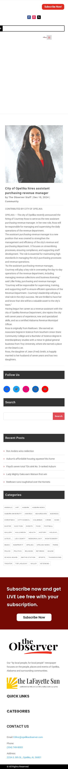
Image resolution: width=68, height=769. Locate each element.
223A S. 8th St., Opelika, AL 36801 (24, 757)
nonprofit (18, 545)
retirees (40, 551)
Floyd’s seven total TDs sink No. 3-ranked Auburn (31, 466)
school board (11, 557)
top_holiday (21, 563)
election (18, 526)
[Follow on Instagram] (34, 17)
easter (7, 526)
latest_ (8, 539)
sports (42, 557)
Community (12, 201)
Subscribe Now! (53, 6)
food (38, 526)
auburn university (13, 514)
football (48, 526)
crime (48, 520)
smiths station (28, 557)
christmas (9, 520)
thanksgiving (55, 557)
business (54, 514)
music (7, 545)
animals (8, 507)
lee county (20, 539)
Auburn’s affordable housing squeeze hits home (30, 458)
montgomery (51, 539)
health (32, 532)
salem (50, 551)
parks (55, 545)
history (42, 532)
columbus (37, 520)
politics (18, 551)
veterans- (45, 563)
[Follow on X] (39, 17)
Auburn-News (38, 507)
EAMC (57, 520)
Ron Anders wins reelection (20, 451)
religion (29, 551)
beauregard (41, 514)
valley (34, 563)
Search (59, 416)
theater (8, 563)
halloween (20, 532)
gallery (8, 532)
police (7, 551)
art (17, 507)
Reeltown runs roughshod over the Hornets (28, 482)
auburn (25, 507)
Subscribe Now (34, 617)
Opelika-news (43, 545)
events (29, 526)
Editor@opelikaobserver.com (28, 737)
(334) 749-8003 (15, 747)
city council (24, 520)
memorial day (35, 539)
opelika (30, 545)
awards (28, 514)
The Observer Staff (20, 197)
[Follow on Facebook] (29, 17)
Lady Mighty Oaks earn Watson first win (26, 474)
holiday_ (54, 532)
